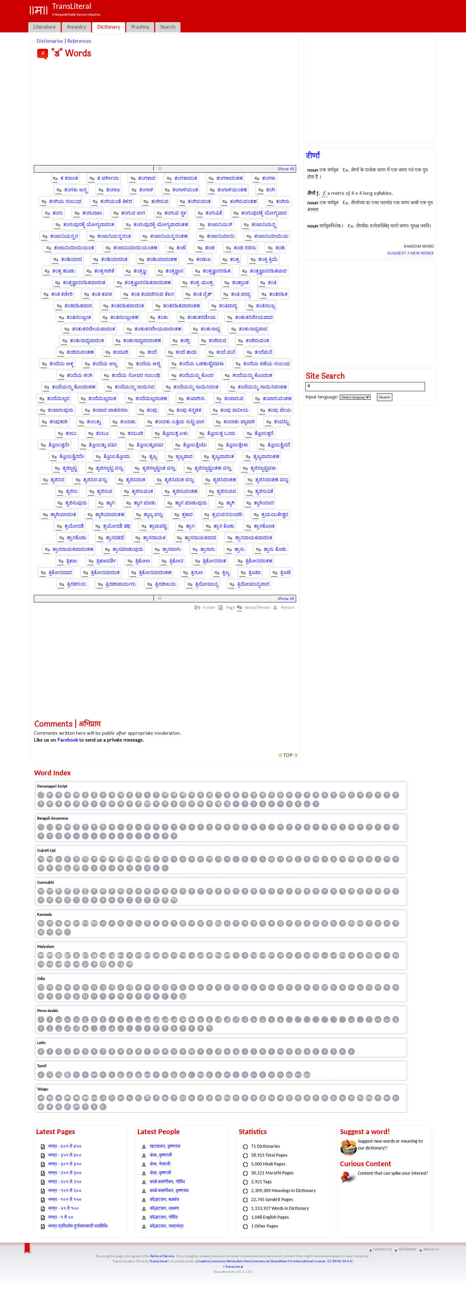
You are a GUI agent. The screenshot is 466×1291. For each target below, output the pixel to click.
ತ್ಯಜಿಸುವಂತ (142, 491)
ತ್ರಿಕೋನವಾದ (60, 572)
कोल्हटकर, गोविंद (164, 1217)
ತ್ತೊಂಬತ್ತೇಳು (237, 445)
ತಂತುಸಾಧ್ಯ (210, 329)
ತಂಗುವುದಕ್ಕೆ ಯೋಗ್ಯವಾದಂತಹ (160, 224)
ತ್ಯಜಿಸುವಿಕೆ (264, 491)
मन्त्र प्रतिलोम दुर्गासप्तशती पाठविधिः (78, 1226)
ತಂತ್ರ (234, 259)
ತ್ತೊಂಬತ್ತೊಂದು (116, 456)
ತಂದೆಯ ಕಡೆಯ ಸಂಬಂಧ (266, 363)
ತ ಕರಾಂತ (69, 178)
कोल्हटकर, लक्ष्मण (164, 1208)
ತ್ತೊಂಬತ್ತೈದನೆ (278, 445)
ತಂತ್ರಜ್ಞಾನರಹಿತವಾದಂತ (84, 282)
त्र (342, 794)
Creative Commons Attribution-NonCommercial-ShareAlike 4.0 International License (261, 1261)
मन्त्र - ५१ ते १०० (63, 1208)
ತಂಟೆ (181, 247)
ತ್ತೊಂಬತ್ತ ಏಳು (175, 433)
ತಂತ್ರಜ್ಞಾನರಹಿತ (217, 271)
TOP (288, 755)
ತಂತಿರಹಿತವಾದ (78, 305)
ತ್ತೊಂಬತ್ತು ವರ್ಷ (103, 445)
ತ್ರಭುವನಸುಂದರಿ (227, 514)
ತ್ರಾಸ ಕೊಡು (224, 526)
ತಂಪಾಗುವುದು (60, 410)
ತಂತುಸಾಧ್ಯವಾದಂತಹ (142, 340)
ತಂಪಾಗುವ (234, 398)
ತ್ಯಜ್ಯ (153, 456)
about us (431, 1249)
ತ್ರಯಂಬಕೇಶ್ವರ (274, 514)
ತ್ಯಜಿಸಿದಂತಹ (224, 479)
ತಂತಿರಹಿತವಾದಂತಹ (181, 305)
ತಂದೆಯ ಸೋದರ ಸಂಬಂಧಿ (136, 375)
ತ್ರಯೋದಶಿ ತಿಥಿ (116, 526)
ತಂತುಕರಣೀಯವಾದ (254, 317)
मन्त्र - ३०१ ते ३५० (65, 1164)
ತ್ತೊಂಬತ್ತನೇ (59, 445)
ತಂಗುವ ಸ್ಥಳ (175, 213)
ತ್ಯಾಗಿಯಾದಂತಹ (110, 514)
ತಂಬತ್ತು (94, 421)
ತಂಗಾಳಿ (146, 189)
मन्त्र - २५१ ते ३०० (65, 1173)
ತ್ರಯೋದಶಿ (74, 526)
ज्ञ (262, 794)
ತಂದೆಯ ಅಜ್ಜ (104, 363)
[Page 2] (160, 168)
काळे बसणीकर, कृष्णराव (169, 1190)
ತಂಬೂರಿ (135, 433)
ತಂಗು (58, 213)
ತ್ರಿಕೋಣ (142, 560)
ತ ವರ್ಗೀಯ (108, 178)
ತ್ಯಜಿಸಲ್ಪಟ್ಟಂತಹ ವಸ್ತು (212, 468)
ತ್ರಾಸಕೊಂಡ (264, 526)
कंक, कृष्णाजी (161, 1155)
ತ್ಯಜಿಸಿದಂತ (135, 479)
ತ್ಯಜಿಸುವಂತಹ (185, 491)
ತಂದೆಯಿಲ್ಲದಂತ (102, 398)
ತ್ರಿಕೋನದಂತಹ (259, 560)
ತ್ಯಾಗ (110, 503)
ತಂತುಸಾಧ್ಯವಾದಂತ (87, 340)
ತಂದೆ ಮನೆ (225, 352)
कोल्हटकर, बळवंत (164, 1199)
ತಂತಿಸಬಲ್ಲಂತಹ (124, 317)
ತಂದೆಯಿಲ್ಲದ (58, 398)
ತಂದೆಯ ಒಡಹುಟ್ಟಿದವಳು (201, 363)
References (79, 41)
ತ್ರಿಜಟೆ (285, 572)
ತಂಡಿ (280, 247)
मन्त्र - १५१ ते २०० (65, 1190)
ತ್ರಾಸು (239, 549)
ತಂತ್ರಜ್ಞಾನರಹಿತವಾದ (268, 271)
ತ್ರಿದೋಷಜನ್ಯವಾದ (253, 584)
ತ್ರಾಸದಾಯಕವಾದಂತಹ (73, 549)
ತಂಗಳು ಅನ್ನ (75, 189)
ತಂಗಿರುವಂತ (199, 201)
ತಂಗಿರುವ (160, 201)
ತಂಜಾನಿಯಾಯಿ (221, 236)
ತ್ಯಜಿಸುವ (105, 491)
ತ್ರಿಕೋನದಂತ (214, 560)
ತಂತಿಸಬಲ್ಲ (265, 305)
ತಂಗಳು (269, 178)
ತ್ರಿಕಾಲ (71, 560)
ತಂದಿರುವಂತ (257, 340)
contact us (382, 1249)
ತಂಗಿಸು (283, 201)
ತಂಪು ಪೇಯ (279, 410)
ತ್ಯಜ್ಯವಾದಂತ (223, 456)
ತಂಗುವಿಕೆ (213, 213)
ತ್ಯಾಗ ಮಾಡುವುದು (191, 503)
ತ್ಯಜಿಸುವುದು (76, 503)
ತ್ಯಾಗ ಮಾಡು (145, 503)
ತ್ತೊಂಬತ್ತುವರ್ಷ (150, 445)
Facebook (67, 740)
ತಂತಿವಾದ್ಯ (228, 305)
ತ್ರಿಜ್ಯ (225, 572)
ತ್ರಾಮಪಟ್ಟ (158, 526)
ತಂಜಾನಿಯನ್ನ (263, 224)
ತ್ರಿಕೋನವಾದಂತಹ (155, 572)
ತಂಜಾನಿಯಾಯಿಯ (271, 236)
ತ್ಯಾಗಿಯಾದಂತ (63, 514)
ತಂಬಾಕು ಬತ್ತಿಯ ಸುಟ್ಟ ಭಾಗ (179, 421)
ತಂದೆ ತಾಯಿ (186, 352)
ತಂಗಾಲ (113, 189)
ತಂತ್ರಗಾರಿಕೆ (104, 271)
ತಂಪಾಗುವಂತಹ (277, 398)
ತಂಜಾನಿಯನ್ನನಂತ (114, 236)
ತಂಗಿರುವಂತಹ (243, 201)
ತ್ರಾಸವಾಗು (171, 549)
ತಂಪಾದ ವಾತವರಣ (110, 410)
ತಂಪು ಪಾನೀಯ (234, 410)
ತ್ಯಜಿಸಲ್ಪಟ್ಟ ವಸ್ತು (109, 468)
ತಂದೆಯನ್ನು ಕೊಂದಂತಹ (74, 387)
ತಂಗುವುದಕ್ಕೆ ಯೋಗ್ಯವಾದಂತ (88, 224)
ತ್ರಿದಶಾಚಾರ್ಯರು (120, 584)
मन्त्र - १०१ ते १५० (65, 1199)
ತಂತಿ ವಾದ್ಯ (240, 294)
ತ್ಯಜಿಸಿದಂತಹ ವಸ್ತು (271, 479)
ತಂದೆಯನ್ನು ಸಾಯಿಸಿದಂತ (196, 387)
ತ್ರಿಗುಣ (197, 572)
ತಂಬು (71, 433)
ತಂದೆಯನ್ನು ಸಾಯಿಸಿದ (134, 387)
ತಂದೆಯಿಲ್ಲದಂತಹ (151, 398)
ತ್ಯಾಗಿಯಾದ (264, 503)
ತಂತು (163, 317)
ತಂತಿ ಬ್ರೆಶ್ (202, 294)
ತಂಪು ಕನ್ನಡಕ (188, 410)
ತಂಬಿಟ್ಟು (281, 421)
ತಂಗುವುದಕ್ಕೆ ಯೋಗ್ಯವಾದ (264, 213)
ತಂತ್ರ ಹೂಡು (63, 271)
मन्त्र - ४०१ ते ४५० (65, 1146)
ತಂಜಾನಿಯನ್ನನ (64, 236)
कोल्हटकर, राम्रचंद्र (167, 1226)
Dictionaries (50, 41)
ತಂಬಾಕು (128, 421)
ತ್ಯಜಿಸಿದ (57, 479)
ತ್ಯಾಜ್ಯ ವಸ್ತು (153, 514)
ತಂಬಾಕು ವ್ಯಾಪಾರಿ (239, 421)
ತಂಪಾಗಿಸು (195, 398)
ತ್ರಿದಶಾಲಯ (165, 584)
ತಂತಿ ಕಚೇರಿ (62, 294)
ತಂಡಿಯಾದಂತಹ (162, 259)
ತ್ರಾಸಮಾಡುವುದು (128, 549)
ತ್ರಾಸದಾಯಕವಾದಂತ (253, 537)
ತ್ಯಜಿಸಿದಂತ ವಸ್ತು (179, 479)
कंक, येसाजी (160, 1164)
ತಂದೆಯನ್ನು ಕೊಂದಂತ (252, 375)
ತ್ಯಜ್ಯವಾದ (184, 456)
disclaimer (407, 1249)
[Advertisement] (165, 114)
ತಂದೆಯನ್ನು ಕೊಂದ (196, 375)
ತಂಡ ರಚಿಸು (245, 247)
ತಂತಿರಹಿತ (278, 294)
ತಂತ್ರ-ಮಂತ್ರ (201, 282)
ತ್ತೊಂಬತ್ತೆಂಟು (195, 445)
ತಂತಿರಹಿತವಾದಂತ (127, 305)
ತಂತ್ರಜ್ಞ (139, 271)
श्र (147, 803)
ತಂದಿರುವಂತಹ (80, 352)
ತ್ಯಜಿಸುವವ (226, 491)
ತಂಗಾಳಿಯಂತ (185, 189)
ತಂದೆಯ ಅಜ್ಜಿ (148, 363)
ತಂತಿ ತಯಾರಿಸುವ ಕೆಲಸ (152, 294)
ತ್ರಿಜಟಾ (254, 572)
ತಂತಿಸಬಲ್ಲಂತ (79, 317)
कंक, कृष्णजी (160, 1173)
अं (58, 794)
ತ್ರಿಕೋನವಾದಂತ (105, 572)
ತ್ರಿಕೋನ (176, 560)
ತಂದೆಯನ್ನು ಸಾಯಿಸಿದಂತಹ (262, 387)
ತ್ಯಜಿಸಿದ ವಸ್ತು (95, 479)
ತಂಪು (152, 410)
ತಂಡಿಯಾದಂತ (114, 259)
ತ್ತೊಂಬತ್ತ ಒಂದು (221, 433)
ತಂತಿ (272, 282)
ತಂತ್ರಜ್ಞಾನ (174, 271)
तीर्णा (313, 156)
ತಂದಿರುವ (218, 340)
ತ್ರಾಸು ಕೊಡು (275, 549)
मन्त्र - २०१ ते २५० (65, 1182)
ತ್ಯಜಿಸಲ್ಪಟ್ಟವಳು (263, 468)
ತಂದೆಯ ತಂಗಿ (79, 375)
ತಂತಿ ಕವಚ (102, 294)
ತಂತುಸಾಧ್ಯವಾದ (253, 329)
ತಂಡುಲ (203, 259)
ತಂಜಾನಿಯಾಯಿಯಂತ (74, 247)
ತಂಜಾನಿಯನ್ (219, 224)
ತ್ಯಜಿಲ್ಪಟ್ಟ (69, 468)
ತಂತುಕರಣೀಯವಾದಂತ (93, 329)
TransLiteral (159, 1261)
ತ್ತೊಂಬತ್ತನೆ (264, 433)
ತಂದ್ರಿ (185, 340)
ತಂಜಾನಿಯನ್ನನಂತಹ (169, 236)
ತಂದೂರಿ (120, 352)
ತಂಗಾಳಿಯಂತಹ (232, 189)
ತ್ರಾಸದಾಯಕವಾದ (200, 537)
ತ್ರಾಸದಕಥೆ (115, 537)
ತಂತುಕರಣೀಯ (201, 317)
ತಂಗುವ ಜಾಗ (133, 213)
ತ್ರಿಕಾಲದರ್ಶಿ (106, 560)
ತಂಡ (210, 247)
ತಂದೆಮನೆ (263, 352)
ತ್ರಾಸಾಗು (207, 549)
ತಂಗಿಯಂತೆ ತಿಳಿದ (116, 201)
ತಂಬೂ (102, 433)
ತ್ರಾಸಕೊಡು (77, 537)
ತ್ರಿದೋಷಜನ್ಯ (206, 584)
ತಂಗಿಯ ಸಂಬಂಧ (65, 201)
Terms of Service (162, 1256)
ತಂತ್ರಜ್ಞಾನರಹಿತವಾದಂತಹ (148, 282)
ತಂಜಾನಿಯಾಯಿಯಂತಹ (135, 247)
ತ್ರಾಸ (190, 526)
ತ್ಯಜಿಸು (72, 491)
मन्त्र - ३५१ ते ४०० (65, 1155)
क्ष (200, 794)
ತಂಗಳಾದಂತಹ (229, 178)
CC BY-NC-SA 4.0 (340, 1261)
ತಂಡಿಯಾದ (71, 259)
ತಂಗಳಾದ (146, 178)
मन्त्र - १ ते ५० (60, 1217)
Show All (286, 169)
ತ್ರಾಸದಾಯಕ (154, 537)
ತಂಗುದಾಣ (92, 213)
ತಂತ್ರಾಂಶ (240, 282)
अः (49, 794)
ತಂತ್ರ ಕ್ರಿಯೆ (268, 259)
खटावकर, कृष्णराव (165, 1146)
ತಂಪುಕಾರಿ (58, 421)
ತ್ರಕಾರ (187, 514)
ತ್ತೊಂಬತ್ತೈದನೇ (71, 456)
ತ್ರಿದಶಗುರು (76, 584)
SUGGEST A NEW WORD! (410, 253)
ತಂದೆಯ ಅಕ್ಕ (61, 363)
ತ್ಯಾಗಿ (230, 503)
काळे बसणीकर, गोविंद (167, 1182)
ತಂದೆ (152, 352)
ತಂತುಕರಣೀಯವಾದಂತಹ (157, 329)
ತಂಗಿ (270, 189)
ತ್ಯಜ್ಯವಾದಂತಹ (266, 456)
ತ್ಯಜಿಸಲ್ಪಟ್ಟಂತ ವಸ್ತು (158, 468)
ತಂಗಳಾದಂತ (185, 178)
